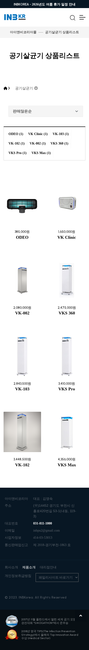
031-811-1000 (42, 523)
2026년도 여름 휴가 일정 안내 (53, 4)
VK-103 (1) (61, 134)
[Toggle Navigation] (82, 17)
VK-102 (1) (17, 143)
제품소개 (29, 567)
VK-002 (22, 313)
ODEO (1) (16, 134)
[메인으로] (5, 88)
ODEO (22, 237)
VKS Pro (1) (18, 153)
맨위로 (81, 616)
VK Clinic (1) (38, 134)
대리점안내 (48, 567)
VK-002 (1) (38, 143)
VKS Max (67, 465)
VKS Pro (66, 389)
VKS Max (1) (41, 153)
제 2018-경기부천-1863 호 (52, 545)
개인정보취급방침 (18, 576)
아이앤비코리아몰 (23, 32)
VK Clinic (66, 237)
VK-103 (22, 389)
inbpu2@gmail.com (46, 530)
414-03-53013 (42, 537)
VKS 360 (67, 313)
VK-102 (22, 465)
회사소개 (11, 567)
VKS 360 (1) (59, 143)
